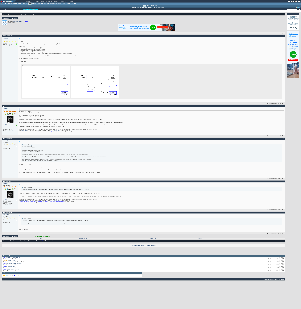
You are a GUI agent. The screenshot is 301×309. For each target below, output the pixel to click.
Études (62, 1)
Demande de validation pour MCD (14, 263)
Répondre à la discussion (10, 18)
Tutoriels (27, 1)
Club (71, 1)
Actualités (40, 239)
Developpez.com (274, 279)
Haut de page (281, 279)
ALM (30, 3)
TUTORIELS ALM (143, 7)
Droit (67, 1)
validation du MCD (10, 266)
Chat (42, 1)
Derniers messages (5, 10)
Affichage (281, 33)
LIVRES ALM (161, 7)
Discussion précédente (138, 245)
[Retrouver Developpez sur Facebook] (299, 7)
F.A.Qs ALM (153, 239)
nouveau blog (57, 130)
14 (12, 130)
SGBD (59, 3)
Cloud (23, 3)
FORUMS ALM (135, 7)
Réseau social (18, 10)
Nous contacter (267, 279)
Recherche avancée (296, 10)
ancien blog (24, 130)
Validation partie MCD (18, 21)
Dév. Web (43, 3)
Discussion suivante (150, 245)
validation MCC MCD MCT (13, 269)
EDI (48, 3)
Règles (36, 10)
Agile (148, 5)
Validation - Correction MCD (13, 257)
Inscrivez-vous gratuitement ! (30, 9)
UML (156, 5)
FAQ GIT (155, 7)
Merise (152, 5)
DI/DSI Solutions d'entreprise (14, 3)
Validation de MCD (12, 260)
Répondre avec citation (273, 103)
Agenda (29, 10)
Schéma (36, 14)
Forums (21, 1)
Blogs (37, 1)
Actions (11, 10)
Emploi (56, 1)
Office (64, 3)
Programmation (53, 3)
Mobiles (68, 3)
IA (26, 3)
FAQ (33, 1)
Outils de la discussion (272, 33)
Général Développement (15, 14)
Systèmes (74, 3)
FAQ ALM (150, 7)
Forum (6, 14)
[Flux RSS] (296, 7)
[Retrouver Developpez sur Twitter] (298, 7)
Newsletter (48, 1)
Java (39, 3)
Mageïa (48, 133)
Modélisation (29, 14)
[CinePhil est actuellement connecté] (10, 120)
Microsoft (34, 3)
